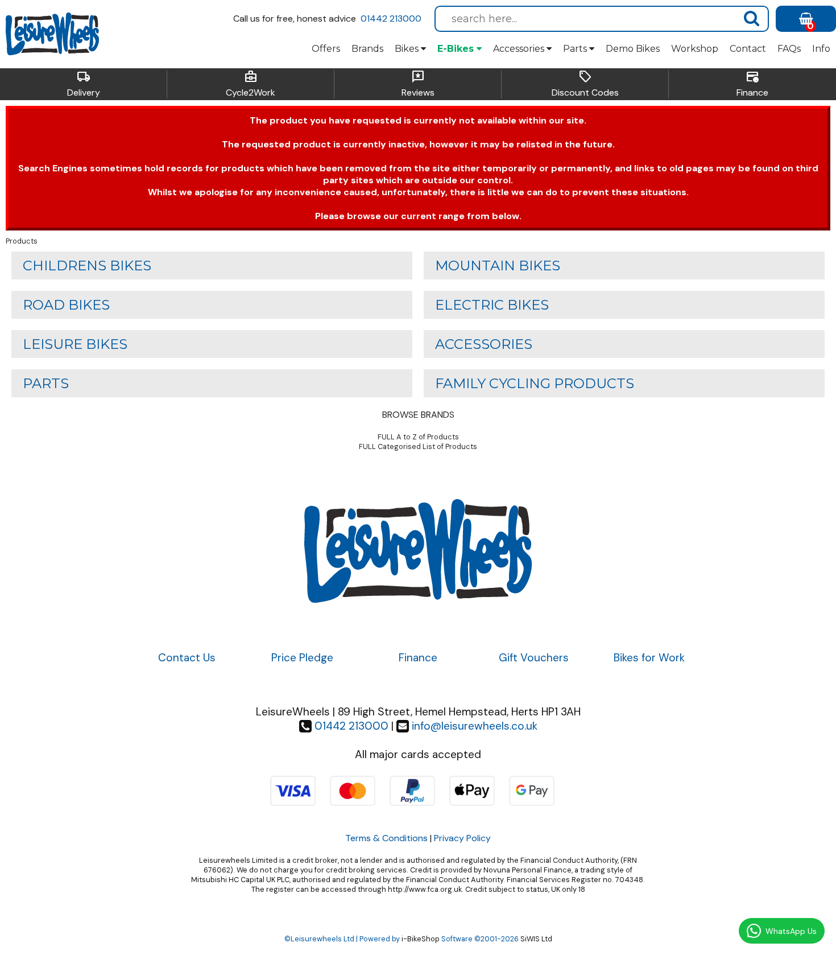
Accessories (520, 48)
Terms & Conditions (386, 838)
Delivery (83, 84)
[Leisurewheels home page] (52, 34)
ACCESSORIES (483, 344)
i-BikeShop (421, 939)
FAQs (789, 48)
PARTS (46, 383)
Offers (326, 48)
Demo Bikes (633, 48)
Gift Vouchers (534, 658)
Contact (748, 48)
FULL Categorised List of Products (418, 446)
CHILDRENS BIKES (87, 265)
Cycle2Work (250, 84)
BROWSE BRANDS (418, 415)
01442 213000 (391, 18)
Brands (367, 48)
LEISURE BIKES (75, 344)
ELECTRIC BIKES (492, 305)
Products (22, 241)
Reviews (418, 84)
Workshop (694, 48)
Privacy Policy (462, 838)
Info (821, 48)
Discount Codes (585, 84)
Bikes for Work (649, 658)
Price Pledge (302, 658)
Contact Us (187, 658)
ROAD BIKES (66, 305)
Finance (752, 84)
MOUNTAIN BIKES (497, 265)
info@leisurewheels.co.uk (474, 726)
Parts (576, 48)
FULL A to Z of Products (418, 437)
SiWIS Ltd (536, 939)
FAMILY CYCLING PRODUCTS (534, 383)
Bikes (408, 48)
